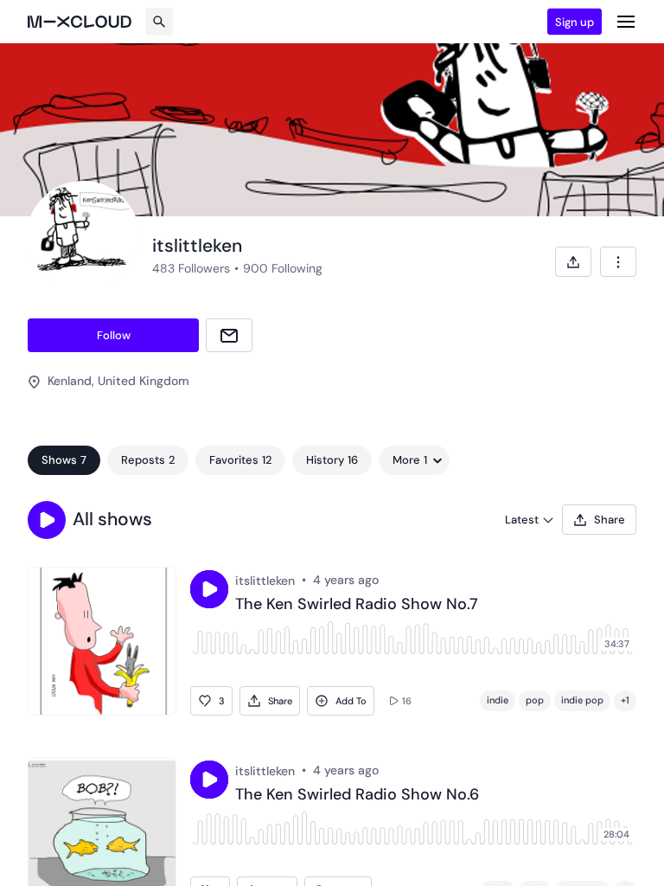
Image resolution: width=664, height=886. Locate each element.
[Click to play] (209, 589)
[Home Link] (79, 22)
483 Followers (191, 268)
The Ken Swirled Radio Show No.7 (356, 604)
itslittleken (265, 580)
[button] (47, 520)
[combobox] (618, 262)
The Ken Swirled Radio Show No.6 (357, 795)
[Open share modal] (573, 262)
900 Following (282, 268)
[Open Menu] (626, 21)
